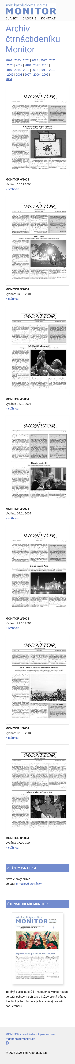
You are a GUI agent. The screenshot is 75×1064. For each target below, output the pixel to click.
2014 (17, 70)
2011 (43, 70)
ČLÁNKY (12, 18)
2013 (26, 70)
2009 (10, 74)
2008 (19, 74)
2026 (9, 60)
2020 (10, 65)
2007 (28, 74)
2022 (43, 60)
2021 (52, 60)
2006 (36, 74)
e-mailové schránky (29, 883)
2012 (35, 70)
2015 (9, 70)
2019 (19, 65)
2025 (17, 60)
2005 (45, 74)
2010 (52, 70)
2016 (45, 65)
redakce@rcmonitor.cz (20, 1039)
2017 (36, 65)
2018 (28, 65)
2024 (26, 60)
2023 (35, 60)
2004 (9, 79)
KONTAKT (48, 18)
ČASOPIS (29, 18)
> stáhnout (12, 189)
